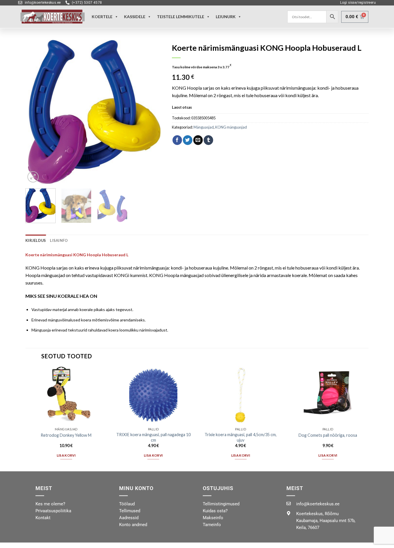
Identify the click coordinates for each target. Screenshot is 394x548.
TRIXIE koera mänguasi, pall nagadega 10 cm (153, 437)
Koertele (102, 16)
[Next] (153, 111)
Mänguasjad (204, 127)
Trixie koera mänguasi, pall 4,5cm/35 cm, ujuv (240, 437)
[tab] (35, 240)
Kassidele (134, 16)
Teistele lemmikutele (180, 16)
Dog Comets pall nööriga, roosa (328, 435)
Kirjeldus (35, 240)
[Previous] (35, 111)
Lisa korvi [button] (66, 455)
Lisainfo (59, 240)
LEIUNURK (226, 16)
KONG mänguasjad (231, 127)
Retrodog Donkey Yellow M (66, 435)
